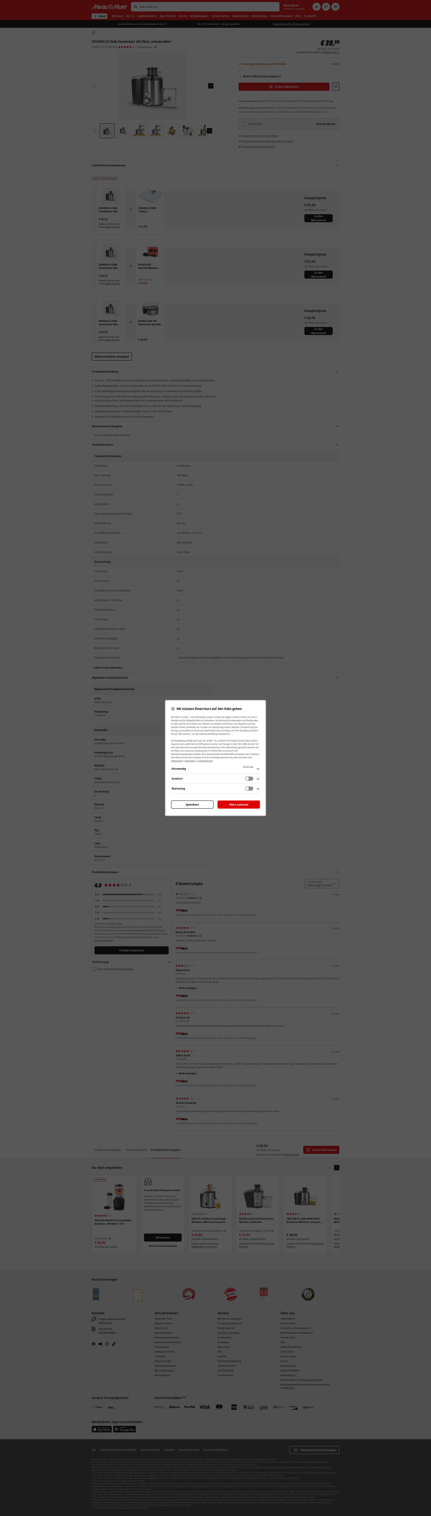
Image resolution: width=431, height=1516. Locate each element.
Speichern (192, 804)
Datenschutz (177, 760)
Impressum (190, 760)
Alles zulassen (238, 804)
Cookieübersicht (205, 760)
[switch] (249, 779)
